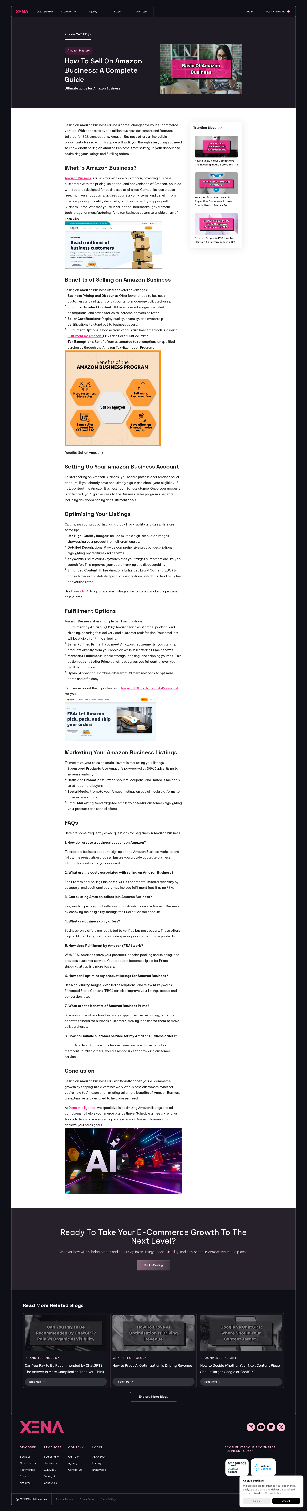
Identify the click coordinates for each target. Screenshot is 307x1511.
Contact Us (75, 1469)
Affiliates (25, 1483)
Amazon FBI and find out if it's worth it (149, 688)
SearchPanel (51, 1456)
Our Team (74, 1456)
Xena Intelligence (82, 1108)
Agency (73, 1463)
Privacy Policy (86, 1499)
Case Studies (28, 1463)
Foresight (49, 1476)
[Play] (123, 1161)
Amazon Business (78, 178)
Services (25, 1456)
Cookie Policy (273, 1493)
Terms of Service (64, 1499)
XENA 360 (50, 1469)
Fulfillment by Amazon (85, 336)
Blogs (23, 1476)
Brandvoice (51, 1463)
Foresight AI (80, 591)
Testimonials (27, 1469)
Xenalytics (50, 1483)
